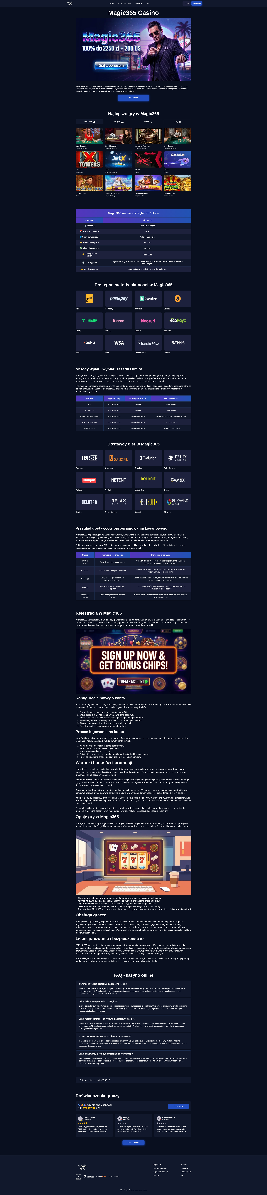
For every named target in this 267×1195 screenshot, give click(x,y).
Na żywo (117, 122)
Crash (146, 122)
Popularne (88, 122)
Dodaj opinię (178, 1106)
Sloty (176, 122)
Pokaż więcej (133, 1142)
